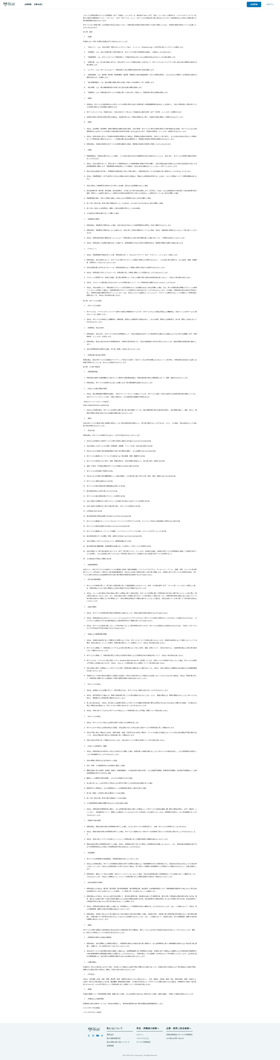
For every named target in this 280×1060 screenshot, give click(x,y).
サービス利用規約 (143, 1042)
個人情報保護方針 (114, 1038)
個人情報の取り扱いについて (118, 1042)
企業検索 (28, 4)
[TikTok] (102, 1035)
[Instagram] (93, 1035)
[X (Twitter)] (89, 1035)
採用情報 (110, 1046)
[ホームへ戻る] (9, 4)
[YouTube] (97, 1035)
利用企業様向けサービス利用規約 (179, 1035)
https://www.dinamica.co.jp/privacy (96, 405)
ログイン (140, 1035)
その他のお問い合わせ (175, 1038)
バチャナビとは (142, 1038)
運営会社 (110, 1035)
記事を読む (38, 4)
